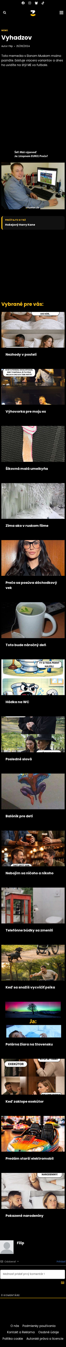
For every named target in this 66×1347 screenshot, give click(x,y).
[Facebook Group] (36, 3)
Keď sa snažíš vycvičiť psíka (30, 987)
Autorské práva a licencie (44, 1339)
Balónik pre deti (19, 816)
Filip (11, 46)
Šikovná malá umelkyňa (27, 468)
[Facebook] (23, 3)
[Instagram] (29, 3)
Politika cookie (13, 1339)
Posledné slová (19, 759)
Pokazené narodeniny (24, 1215)
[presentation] (33, 330)
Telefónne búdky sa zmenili (29, 930)
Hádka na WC (17, 702)
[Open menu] (62, 12)
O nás (14, 1326)
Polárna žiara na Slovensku (29, 1044)
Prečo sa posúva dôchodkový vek (31, 585)
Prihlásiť (60, 1261)
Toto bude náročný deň (26, 645)
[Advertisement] (33, 264)
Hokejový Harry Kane (20, 225)
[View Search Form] (3, 12)
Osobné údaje (48, 1332)
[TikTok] (43, 3)
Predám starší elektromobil (30, 1158)
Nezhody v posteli (21, 354)
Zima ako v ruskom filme (27, 525)
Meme (4, 30)
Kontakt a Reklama (21, 1332)
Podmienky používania (39, 1326)
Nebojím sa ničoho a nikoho (29, 873)
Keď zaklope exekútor (25, 1101)
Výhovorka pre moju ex (26, 411)
